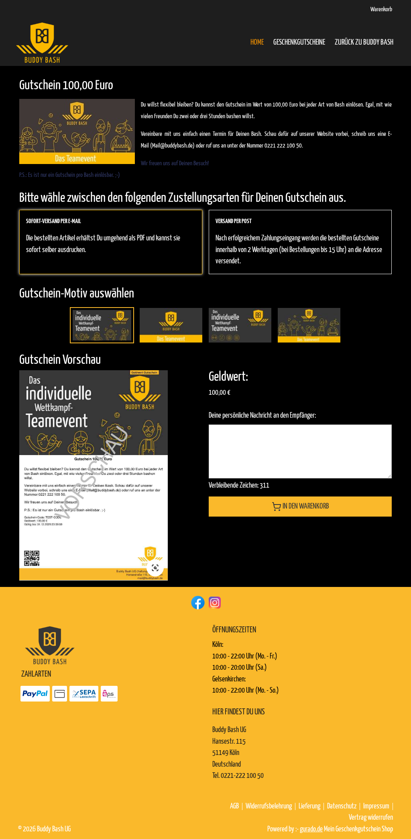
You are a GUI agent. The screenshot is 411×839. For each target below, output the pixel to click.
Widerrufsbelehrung (269, 806)
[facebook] (197, 602)
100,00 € (219, 392)
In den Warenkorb (306, 506)
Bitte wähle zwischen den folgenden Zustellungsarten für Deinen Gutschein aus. (182, 198)
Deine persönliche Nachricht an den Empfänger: (262, 415)
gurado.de (311, 829)
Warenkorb (381, 9)
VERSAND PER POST (234, 221)
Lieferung (309, 806)
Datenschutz (341, 806)
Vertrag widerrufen (371, 817)
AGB (234, 806)
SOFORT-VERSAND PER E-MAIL (53, 221)
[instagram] (214, 602)
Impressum (376, 806)
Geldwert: (228, 377)
